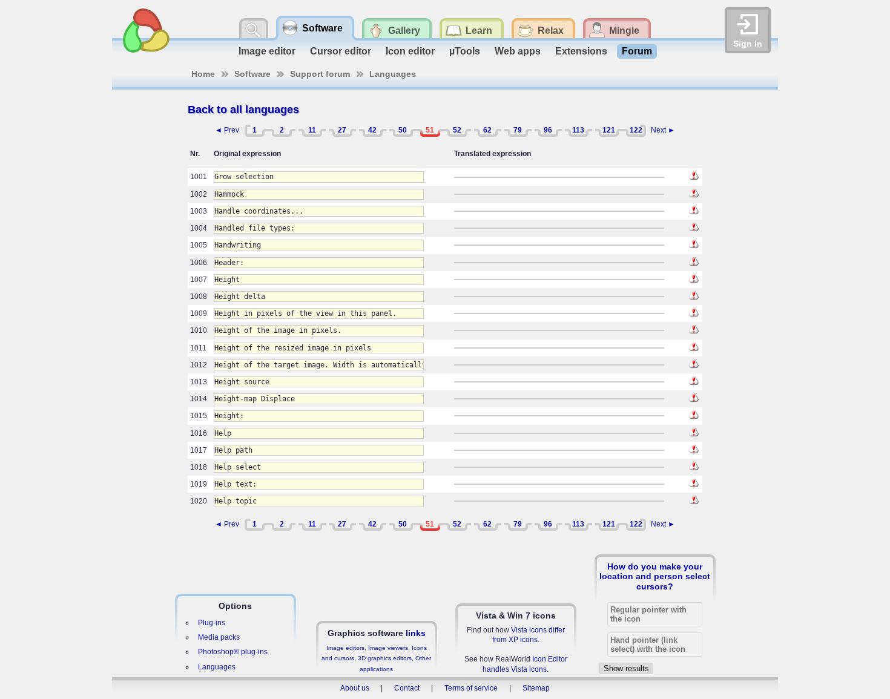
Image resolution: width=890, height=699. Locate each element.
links (416, 633)
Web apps (518, 51)
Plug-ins (211, 623)
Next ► (663, 130)
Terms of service (471, 688)
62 (487, 130)
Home (203, 74)
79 (517, 130)
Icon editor (410, 51)
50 (402, 130)
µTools (464, 51)
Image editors (345, 648)
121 (608, 130)
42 (372, 130)
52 (457, 130)
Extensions (581, 51)
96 (548, 130)
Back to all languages (243, 109)
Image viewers (388, 648)
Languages (392, 74)
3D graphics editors (385, 658)
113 (578, 130)
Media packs (219, 637)
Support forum (320, 74)
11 (312, 130)
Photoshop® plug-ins (233, 652)
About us (354, 688)
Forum (637, 51)
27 (342, 130)
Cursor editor (340, 51)
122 (636, 130)
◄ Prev (227, 130)
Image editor (267, 51)
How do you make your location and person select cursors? (654, 576)
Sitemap (536, 688)
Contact (407, 688)
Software (252, 74)
